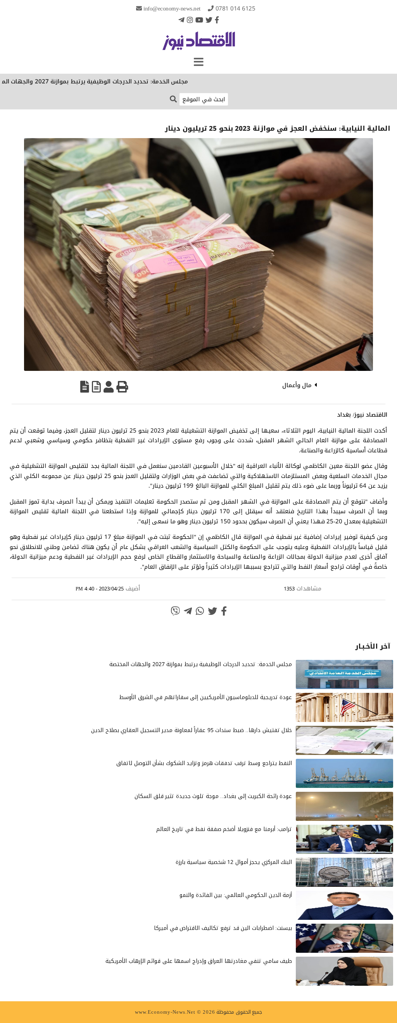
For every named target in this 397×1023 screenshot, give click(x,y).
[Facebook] (217, 20)
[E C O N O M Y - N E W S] (198, 44)
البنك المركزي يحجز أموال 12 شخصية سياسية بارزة (234, 862)
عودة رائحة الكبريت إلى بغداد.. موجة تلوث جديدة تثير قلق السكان (213, 796)
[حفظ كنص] (84, 387)
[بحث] (173, 98)
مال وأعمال (297, 385)
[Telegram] (181, 20)
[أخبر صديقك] (109, 387)
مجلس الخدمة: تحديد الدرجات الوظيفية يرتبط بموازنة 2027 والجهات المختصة (113, 81)
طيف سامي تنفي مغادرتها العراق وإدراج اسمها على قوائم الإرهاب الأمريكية (198, 961)
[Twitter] (208, 20)
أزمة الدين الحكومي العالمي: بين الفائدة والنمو (236, 895)
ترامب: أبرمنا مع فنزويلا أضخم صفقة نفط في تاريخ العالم (224, 829)
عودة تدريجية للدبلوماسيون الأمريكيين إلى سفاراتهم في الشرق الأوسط (205, 697)
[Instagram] (190, 20)
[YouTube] (199, 20)
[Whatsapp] (200, 611)
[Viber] (175, 611)
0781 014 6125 (235, 8)
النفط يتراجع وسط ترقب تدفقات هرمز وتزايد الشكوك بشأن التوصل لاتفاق (204, 763)
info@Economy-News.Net (171, 8)
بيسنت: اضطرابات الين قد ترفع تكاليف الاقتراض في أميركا (223, 928)
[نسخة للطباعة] (122, 387)
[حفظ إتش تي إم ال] (96, 387)
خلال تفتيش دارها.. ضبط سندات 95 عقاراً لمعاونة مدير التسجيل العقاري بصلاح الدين (191, 730)
